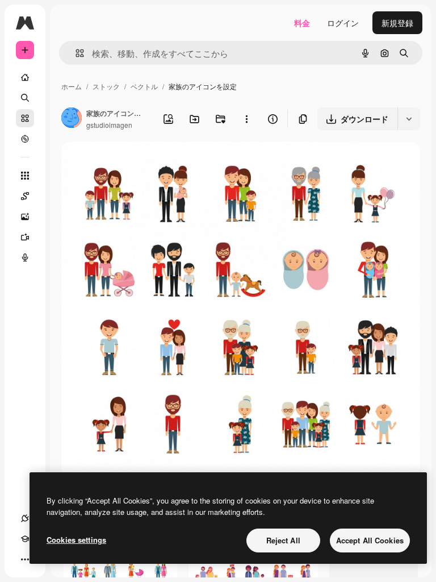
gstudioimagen (109, 125)
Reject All (283, 540)
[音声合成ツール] (25, 257)
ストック (106, 86)
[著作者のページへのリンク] (71, 118)
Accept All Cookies (370, 540)
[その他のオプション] (246, 118)
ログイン (343, 22)
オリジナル (139, 163)
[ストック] (25, 118)
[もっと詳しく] (25, 139)
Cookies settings (76, 539)
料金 (302, 22)
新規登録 (397, 22)
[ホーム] (25, 77)
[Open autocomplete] (75, 53)
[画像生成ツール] (25, 216)
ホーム (71, 86)
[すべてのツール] (25, 176)
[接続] (25, 518)
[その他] (25, 559)
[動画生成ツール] (25, 237)
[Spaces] (25, 196)
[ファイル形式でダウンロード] (408, 118)
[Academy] (25, 539)
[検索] (25, 98)
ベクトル (144, 86)
